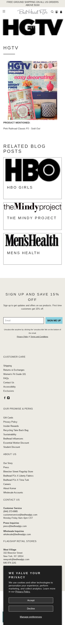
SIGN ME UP (54, 320)
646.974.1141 (9, 563)
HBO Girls (20, 187)
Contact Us (8, 382)
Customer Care (14, 356)
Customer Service (12, 508)
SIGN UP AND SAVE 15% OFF (33, 296)
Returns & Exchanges (13, 370)
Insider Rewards (11, 426)
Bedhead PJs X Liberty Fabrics (18, 476)
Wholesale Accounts (13, 492)
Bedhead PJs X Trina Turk (16, 480)
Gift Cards (8, 417)
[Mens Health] (33, 240)
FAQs (6, 378)
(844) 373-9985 (10, 511)
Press (6, 467)
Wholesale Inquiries (13, 531)
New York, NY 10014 (13, 556)
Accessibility (9, 386)
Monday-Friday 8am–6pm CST (18, 518)
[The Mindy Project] (33, 208)
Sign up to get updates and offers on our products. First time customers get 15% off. (32, 307)
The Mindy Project (32, 218)
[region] (32, 4)
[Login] (56, 11)
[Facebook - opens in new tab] (4, 398)
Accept (30, 600)
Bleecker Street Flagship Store (18, 471)
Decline (31, 608)
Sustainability (9, 434)
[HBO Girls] (33, 170)
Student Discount (11, 447)
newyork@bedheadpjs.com (16, 559)
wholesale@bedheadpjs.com (17, 534)
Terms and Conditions (39, 337)
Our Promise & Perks (18, 408)
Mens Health (23, 253)
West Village (9, 549)
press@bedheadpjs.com (15, 526)
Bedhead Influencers (13, 438)
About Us (9, 454)
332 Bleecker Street (12, 553)
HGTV (11, 47)
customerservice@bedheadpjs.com (20, 514)
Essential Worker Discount (16, 443)
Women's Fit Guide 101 (14, 374)
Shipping (7, 365)
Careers (7, 484)
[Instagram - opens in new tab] (8, 398)
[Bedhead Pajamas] (32, 11)
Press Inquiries (11, 523)
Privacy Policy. (22, 591)
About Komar (9, 488)
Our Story (8, 463)
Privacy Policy (22, 337)
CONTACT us (11, 499)
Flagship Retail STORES (19, 541)
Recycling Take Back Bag (15, 430)
